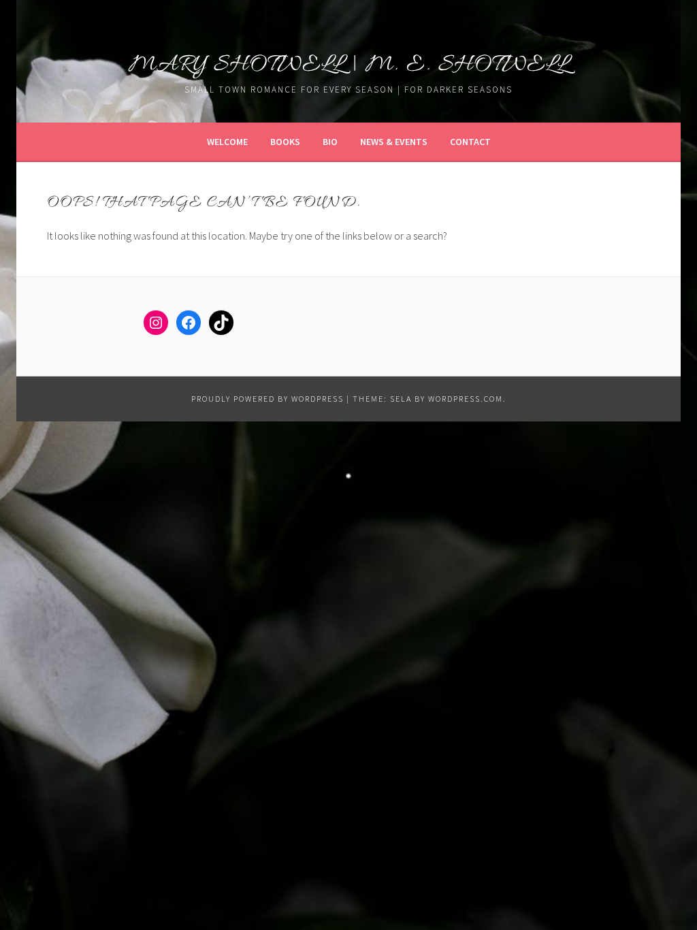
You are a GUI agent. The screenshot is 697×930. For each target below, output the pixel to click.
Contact (470, 141)
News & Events (393, 141)
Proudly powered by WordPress (267, 399)
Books (285, 141)
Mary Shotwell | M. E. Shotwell (349, 65)
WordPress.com (465, 399)
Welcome (227, 141)
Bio (330, 141)
